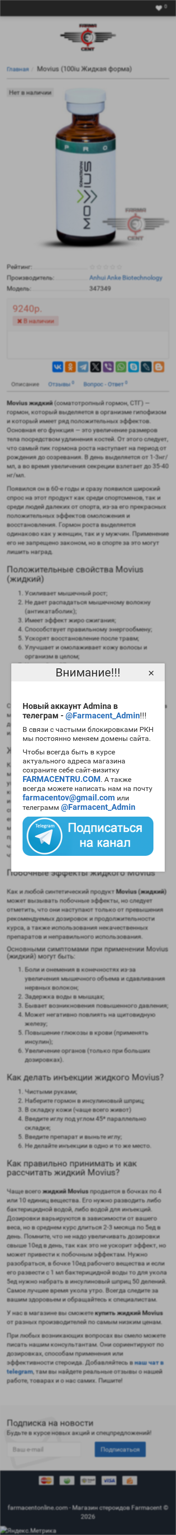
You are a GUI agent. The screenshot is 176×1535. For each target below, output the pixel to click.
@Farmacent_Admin (102, 715)
